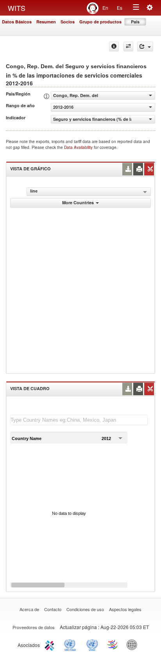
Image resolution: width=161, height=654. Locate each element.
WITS (16, 8)
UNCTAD (71, 644)
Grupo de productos (100, 22)
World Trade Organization (113, 644)
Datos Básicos (17, 22)
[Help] (114, 46)
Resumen (46, 22)
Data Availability (79, 147)
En (105, 7)
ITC (51, 644)
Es (119, 7)
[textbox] (79, 420)
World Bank (133, 644)
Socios (68, 22)
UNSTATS (92, 644)
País (135, 22)
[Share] (145, 46)
